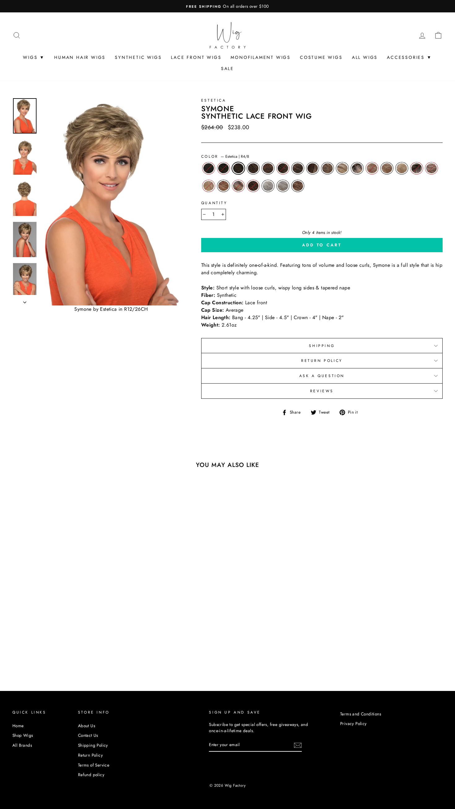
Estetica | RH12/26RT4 (357, 168)
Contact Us (88, 735)
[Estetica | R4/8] (36, 640)
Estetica (213, 100)
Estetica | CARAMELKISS (298, 186)
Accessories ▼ (409, 57)
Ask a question (321, 376)
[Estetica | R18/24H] (69, 647)
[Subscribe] (298, 745)
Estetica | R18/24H (431, 168)
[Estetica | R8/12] (61, 640)
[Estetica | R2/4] (19, 640)
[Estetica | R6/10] (44, 640)
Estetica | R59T (268, 186)
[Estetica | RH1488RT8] (61, 647)
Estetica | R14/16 (372, 168)
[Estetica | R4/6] (28, 640)
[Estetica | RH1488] (53, 647)
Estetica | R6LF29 (268, 168)
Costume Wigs (321, 57)
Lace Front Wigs (196, 57)
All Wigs (365, 57)
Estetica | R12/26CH (342, 168)
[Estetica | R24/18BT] (78, 647)
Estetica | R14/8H (298, 168)
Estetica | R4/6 (223, 168)
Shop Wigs (22, 735)
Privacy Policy (353, 723)
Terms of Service (93, 765)
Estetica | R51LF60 (283, 186)
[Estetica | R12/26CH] (19, 647)
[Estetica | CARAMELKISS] (69, 654)
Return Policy (322, 360)
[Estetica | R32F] (44, 654)
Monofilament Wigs (261, 57)
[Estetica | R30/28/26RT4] (36, 654)
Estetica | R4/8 (238, 168)
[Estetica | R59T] (53, 654)
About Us (86, 726)
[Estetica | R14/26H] (44, 647)
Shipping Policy (93, 745)
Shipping (322, 346)
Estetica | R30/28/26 (223, 186)
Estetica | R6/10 (253, 168)
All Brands (22, 745)
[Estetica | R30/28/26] (86, 647)
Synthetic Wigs (138, 57)
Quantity (214, 203)
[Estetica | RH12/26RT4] (28, 647)
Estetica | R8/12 (283, 168)
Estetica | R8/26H (312, 168)
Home (18, 726)
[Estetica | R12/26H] (86, 640)
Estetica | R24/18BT (208, 186)
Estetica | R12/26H (327, 168)
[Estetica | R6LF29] (53, 640)
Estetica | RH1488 (402, 168)
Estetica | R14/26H (387, 168)
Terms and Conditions (360, 714)
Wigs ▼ (34, 57)
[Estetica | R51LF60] (61, 654)
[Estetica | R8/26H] (78, 640)
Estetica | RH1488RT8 (416, 168)
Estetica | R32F (253, 186)
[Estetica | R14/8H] (69, 640)
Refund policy (91, 775)
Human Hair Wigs (80, 57)
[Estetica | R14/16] (36, 647)
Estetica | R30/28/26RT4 (238, 186)
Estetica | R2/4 (208, 168)
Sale (227, 68)
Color (225, 156)
